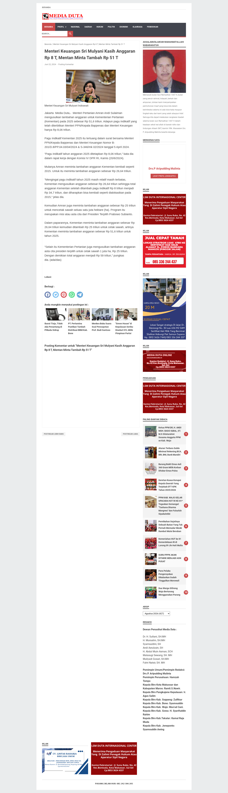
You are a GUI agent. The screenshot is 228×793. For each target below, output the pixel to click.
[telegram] (80, 295)
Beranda (46, 7)
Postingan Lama (130, 434)
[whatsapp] (72, 295)
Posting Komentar (66, 64)
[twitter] (56, 295)
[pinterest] (64, 295)
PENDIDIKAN (152, 27)
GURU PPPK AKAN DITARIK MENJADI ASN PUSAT (170, 558)
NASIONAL (75, 27)
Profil (61, 27)
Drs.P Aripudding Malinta (164, 168)
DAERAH (88, 27)
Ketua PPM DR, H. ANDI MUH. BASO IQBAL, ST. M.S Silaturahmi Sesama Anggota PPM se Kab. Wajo (170, 434)
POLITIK (111, 27)
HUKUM (99, 27)
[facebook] (48, 295)
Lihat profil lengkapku (164, 176)
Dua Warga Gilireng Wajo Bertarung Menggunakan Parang (169, 591)
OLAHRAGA (137, 27)
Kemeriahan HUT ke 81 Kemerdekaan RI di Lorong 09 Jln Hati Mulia (171, 542)
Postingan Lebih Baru (54, 434)
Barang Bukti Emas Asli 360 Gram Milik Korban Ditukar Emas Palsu (170, 467)
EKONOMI (124, 27)
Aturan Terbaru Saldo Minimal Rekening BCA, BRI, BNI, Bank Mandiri (170, 451)
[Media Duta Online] (63, 16)
